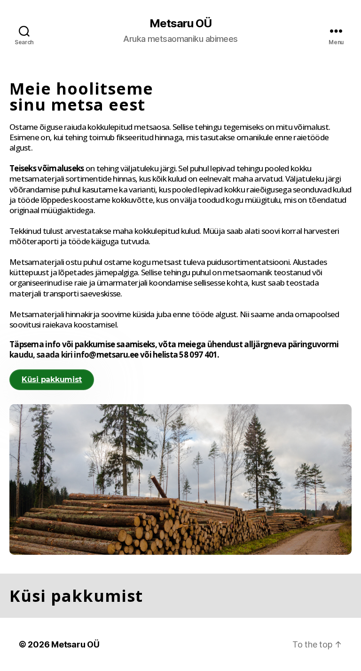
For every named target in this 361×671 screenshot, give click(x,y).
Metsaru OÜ (180, 23)
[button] (51, 379)
